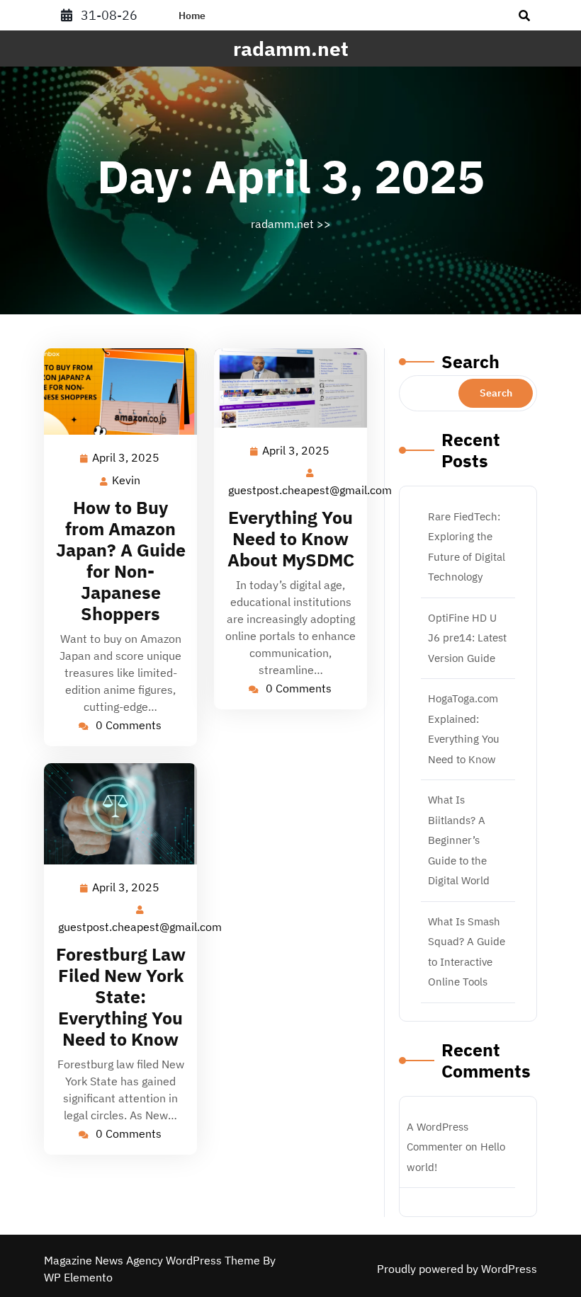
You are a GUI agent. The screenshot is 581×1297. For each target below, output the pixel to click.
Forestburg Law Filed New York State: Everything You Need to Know (121, 996)
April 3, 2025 (126, 458)
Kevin (127, 480)
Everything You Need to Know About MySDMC (290, 538)
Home (192, 15)
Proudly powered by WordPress (457, 1269)
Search (470, 361)
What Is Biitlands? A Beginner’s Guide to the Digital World (459, 840)
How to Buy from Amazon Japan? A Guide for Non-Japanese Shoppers (121, 560)
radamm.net (291, 48)
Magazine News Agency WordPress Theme (153, 1260)
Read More (115, 392)
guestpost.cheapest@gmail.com (310, 490)
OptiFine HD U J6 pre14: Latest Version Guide (467, 638)
